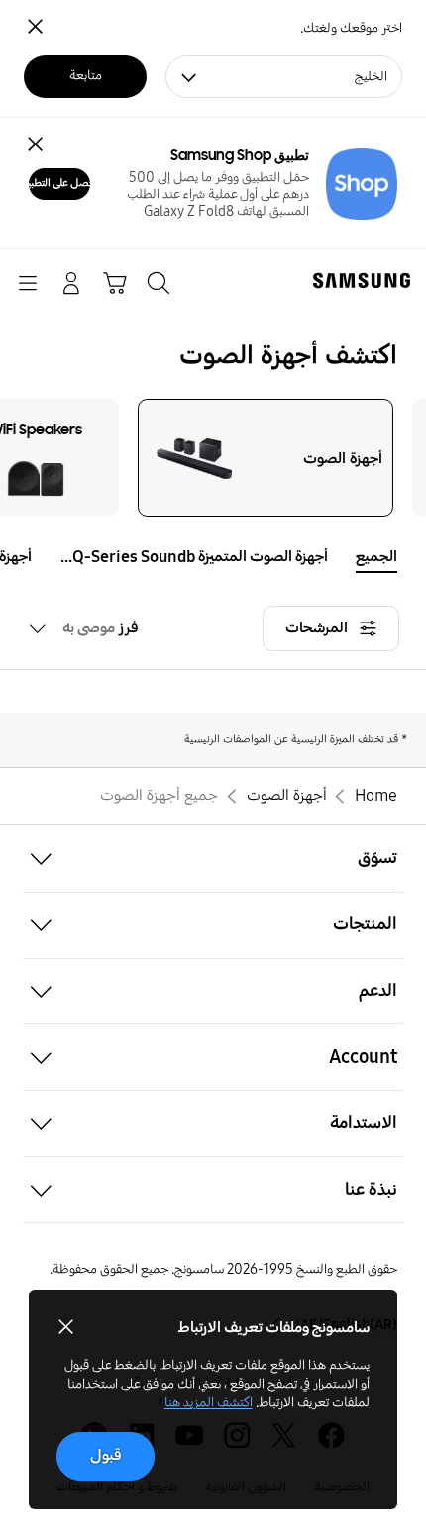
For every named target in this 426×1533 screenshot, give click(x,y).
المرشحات (316, 628)
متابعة (85, 75)
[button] (14, 557)
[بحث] (158, 283)
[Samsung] (365, 280)
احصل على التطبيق (59, 183)
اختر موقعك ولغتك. (351, 28)
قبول (106, 1455)
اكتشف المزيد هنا (208, 1402)
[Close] (34, 143)
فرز (100, 628)
